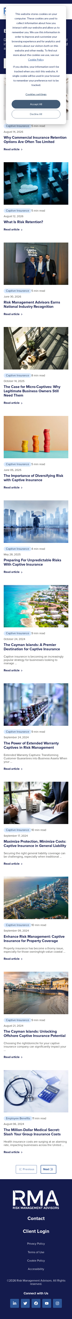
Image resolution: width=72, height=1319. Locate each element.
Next (48, 1169)
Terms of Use (36, 1252)
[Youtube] (46, 1303)
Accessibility (36, 1269)
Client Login (36, 1231)
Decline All (36, 114)
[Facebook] (36, 1303)
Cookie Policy (35, 59)
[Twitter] (25, 1303)
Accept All (36, 104)
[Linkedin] (14, 1303)
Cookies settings (36, 94)
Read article (12, 149)
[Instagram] (57, 1303)
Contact (36, 1218)
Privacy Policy (36, 1243)
